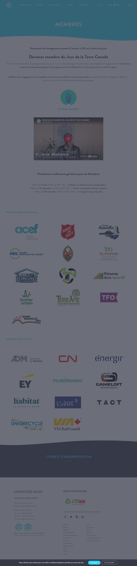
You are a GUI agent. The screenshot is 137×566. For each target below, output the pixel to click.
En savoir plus (109, 563)
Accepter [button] (94, 563)
